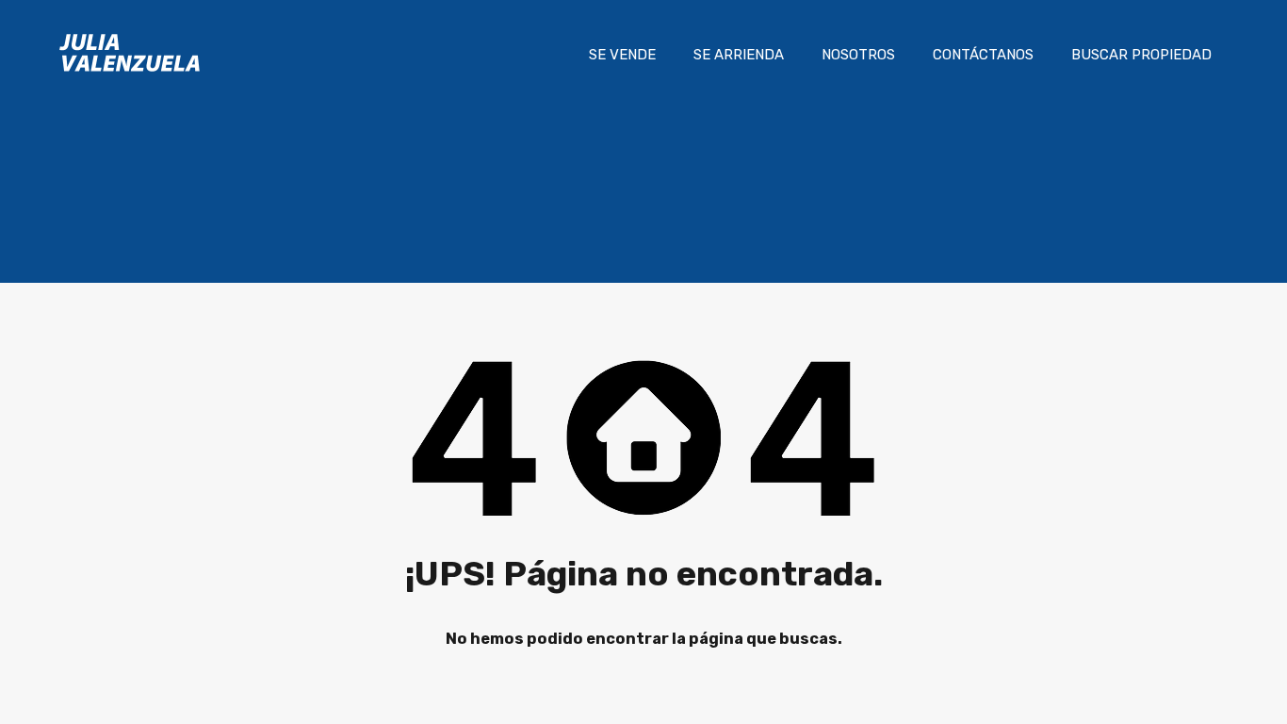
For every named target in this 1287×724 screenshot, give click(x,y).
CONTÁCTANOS (983, 54)
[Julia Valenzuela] (130, 81)
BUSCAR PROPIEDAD (1141, 54)
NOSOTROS (858, 54)
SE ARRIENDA (738, 54)
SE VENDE (622, 54)
